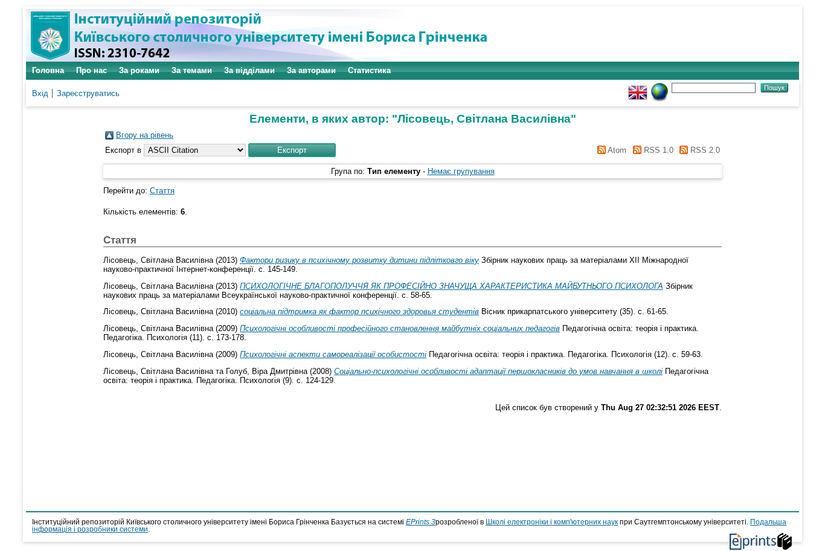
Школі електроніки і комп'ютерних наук (552, 522)
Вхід (40, 93)
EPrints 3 (420, 522)
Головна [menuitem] (48, 70)
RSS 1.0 (657, 150)
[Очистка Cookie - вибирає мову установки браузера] (659, 87)
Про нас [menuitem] (91, 70)
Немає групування (461, 171)
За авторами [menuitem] (311, 70)
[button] (292, 150)
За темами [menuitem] (192, 70)
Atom (616, 150)
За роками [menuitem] (139, 70)
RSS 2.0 (704, 150)
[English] (637, 87)
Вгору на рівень (144, 135)
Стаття (162, 190)
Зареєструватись (88, 93)
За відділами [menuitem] (249, 70)
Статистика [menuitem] (369, 70)
